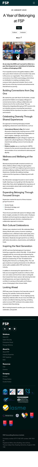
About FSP (6, 352)
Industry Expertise (8, 354)
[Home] (6, 324)
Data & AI (5, 337)
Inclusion (23, 32)
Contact (5, 376)
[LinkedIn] (5, 329)
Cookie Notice (7, 382)
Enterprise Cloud (8, 342)
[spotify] (14, 329)
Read (19, 28)
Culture (14, 32)
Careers (5, 369)
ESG (4, 360)
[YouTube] (10, 329)
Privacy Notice (7, 379)
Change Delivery (8, 345)
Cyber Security (7, 340)
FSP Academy (7, 357)
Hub (4, 367)
